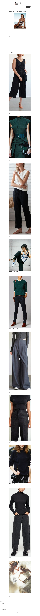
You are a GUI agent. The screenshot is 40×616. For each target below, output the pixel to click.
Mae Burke (22, 613)
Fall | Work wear (13, 328)
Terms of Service (4, 609)
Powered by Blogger (20, 612)
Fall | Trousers (13, 391)
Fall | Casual (12, 235)
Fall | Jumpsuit (12, 112)
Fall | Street (12, 557)
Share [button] (9, 36)
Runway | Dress (13, 159)
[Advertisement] (20, 44)
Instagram (3, 603)
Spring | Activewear (14, 271)
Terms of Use (3, 608)
